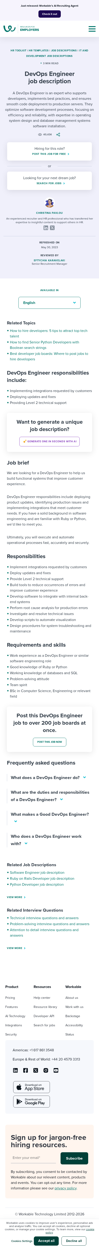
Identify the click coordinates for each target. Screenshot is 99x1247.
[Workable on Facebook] (25, 1072)
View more (14, 897)
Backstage (72, 1016)
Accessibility (74, 1025)
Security (11, 1034)
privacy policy (65, 1188)
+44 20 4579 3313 (66, 1059)
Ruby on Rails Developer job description (42, 878)
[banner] (49, 432)
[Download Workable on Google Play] (31, 1102)
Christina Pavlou (49, 213)
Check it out (49, 14)
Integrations (13, 1025)
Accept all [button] (46, 1241)
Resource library (45, 1007)
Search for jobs (44, 1025)
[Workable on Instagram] (56, 1072)
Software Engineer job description (37, 872)
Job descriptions (64, 50)
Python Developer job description (37, 884)
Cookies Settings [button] (21, 1241)
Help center (42, 998)
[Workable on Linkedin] (15, 1072)
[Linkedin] (46, 228)
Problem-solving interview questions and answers (49, 924)
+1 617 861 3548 (41, 1050)
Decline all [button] (74, 1241)
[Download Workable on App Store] (31, 1087)
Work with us (74, 1007)
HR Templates (39, 50)
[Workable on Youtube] (35, 1072)
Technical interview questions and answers (44, 918)
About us (71, 998)
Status (69, 1034)
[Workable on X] (46, 1072)
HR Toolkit (18, 50)
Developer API (44, 1016)
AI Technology (15, 1016)
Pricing (10, 998)
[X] (52, 228)
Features (11, 1007)
